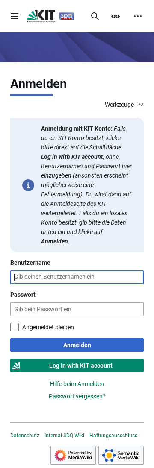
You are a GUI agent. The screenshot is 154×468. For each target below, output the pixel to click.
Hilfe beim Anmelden (77, 383)
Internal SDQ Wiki (64, 436)
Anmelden (77, 345)
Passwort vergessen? (77, 396)
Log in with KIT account (81, 365)
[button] (14, 16)
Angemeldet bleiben (48, 327)
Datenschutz (24, 436)
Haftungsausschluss (113, 436)
